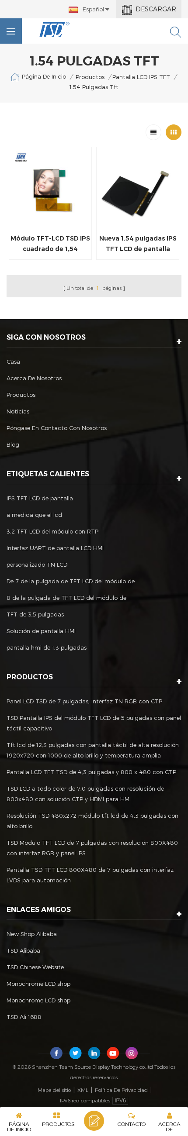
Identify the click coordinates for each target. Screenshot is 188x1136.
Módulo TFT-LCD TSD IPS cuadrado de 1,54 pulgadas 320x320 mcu (50, 244)
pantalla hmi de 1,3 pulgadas (47, 647)
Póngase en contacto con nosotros (57, 427)
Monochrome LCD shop (38, 983)
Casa (13, 361)
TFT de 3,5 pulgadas (35, 614)
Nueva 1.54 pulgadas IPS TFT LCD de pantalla (138, 243)
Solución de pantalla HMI (41, 630)
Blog (13, 444)
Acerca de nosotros (34, 378)
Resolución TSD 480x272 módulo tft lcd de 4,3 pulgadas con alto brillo (92, 821)
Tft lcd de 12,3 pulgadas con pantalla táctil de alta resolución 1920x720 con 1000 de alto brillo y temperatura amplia (93, 750)
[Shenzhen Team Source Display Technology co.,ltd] (54, 29)
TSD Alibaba (23, 950)
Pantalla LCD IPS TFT (141, 76)
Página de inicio (44, 76)
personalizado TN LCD (37, 564)
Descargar (156, 9)
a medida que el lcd (34, 514)
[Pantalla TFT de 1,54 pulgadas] (50, 188)
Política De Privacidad (121, 1090)
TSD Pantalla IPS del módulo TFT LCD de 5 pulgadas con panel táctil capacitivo (94, 723)
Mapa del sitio (54, 1090)
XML (82, 1090)
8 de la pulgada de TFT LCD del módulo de (66, 597)
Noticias (18, 411)
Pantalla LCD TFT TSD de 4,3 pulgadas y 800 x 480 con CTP (91, 771)
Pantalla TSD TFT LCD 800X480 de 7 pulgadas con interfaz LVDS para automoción (90, 875)
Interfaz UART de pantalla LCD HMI (55, 547)
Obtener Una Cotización (94, 1121)
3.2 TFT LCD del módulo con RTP (52, 531)
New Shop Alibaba (32, 933)
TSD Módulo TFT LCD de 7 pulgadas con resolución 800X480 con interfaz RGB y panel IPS (92, 848)
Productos (90, 76)
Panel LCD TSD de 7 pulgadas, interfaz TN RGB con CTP (84, 701)
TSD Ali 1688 (24, 1016)
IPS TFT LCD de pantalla (40, 498)
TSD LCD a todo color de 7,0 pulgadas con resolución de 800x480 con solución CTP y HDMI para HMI (85, 793)
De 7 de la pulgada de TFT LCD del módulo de (71, 581)
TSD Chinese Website (35, 967)
